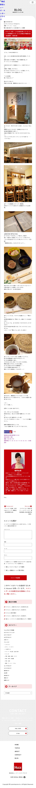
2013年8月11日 (8, 22)
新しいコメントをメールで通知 (15, 567)
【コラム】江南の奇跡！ (11, 613)
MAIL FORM (18, 728)
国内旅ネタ (6, 670)
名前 (5, 541)
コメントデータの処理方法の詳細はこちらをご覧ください (17, 591)
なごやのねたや (15, 24)
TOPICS (17, 748)
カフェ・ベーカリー (9, 646)
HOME (17, 744)
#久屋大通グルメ (9, 28)
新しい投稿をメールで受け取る (15, 570)
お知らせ (6, 639)
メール (5, 548)
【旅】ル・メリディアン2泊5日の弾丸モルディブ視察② (18, 619)
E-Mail (18, 733)
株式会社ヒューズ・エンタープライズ (18, 773)
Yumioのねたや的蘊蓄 (9, 630)
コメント (7, 529)
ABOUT (17, 751)
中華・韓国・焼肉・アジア (11, 656)
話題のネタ (6, 680)
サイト (5, 555)
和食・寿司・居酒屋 (9, 658)
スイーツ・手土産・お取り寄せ (12, 651)
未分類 (5, 673)
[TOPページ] (3, 10)
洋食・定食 (7, 661)
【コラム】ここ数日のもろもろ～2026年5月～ (16, 616)
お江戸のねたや (7, 637)
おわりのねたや (7, 635)
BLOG (16, 758)
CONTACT (18, 755)
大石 (14, 431)
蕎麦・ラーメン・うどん (10, 25)
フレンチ (7, 654)
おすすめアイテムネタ (9, 632)
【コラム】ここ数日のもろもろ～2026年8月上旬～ (17, 607)
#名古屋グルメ (18, 28)
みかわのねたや (7, 668)
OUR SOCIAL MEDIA (16, 777)
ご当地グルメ (8, 649)
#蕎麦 (23, 28)
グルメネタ (8, 24)
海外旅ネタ (6, 675)
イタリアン (7, 644)
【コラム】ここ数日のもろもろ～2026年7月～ (16, 609)
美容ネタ (6, 678)
